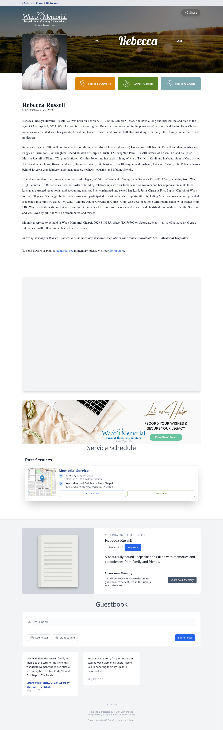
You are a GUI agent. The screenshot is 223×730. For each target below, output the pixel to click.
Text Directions (92, 493)
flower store (116, 250)
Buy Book (133, 547)
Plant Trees (161, 493)
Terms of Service (121, 714)
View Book (114, 547)
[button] (42, 478)
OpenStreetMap (115, 720)
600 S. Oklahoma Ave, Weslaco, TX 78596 (89, 486)
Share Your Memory (182, 580)
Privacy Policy (101, 714)
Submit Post (185, 637)
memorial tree (64, 250)
